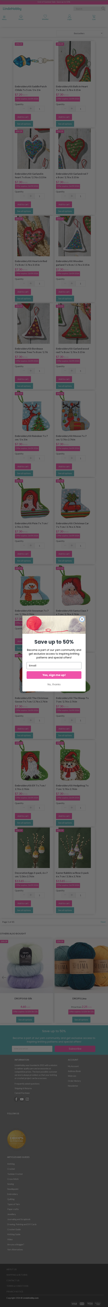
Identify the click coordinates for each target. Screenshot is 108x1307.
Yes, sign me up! (54, 675)
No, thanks (54, 684)
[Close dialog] (82, 619)
